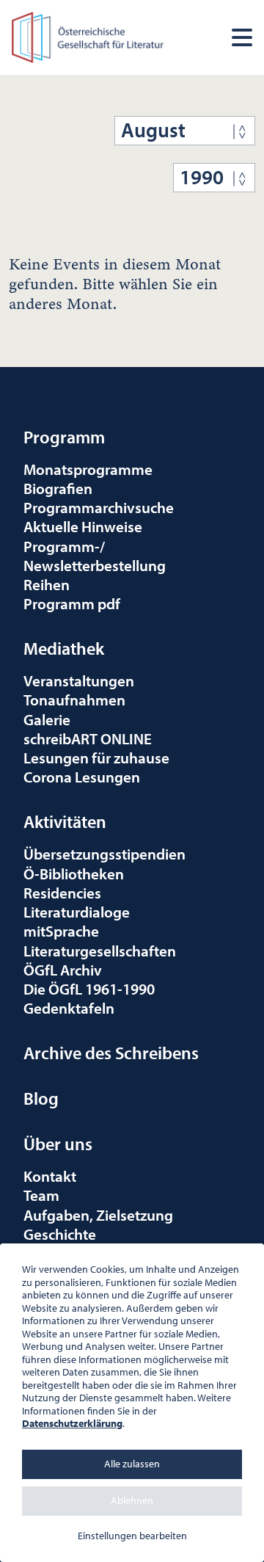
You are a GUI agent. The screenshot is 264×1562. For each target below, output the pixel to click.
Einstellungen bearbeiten (132, 1535)
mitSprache (61, 930)
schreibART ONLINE (87, 738)
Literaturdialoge (76, 911)
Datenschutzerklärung (72, 1423)
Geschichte (59, 1233)
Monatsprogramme (88, 469)
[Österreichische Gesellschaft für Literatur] (89, 35)
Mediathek (63, 648)
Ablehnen (132, 1500)
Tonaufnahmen (74, 699)
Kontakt (49, 1175)
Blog (41, 1098)
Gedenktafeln (68, 1007)
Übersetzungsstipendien (104, 853)
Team (41, 1195)
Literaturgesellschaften (99, 950)
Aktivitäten (64, 821)
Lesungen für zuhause (96, 757)
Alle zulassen (132, 1463)
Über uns (57, 1144)
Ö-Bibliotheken (73, 873)
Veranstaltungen (78, 680)
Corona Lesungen (81, 776)
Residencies (62, 892)
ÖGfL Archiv (62, 969)
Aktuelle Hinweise (82, 526)
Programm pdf (71, 603)
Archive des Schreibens (111, 1053)
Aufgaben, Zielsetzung (98, 1214)
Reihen (46, 584)
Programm (64, 437)
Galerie (46, 719)
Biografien (57, 488)
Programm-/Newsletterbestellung (94, 556)
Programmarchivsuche (98, 507)
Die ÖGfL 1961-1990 (89, 988)
